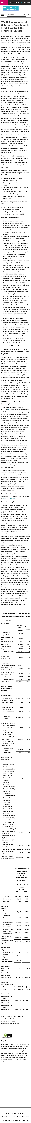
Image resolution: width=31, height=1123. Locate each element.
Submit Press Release (8, 1117)
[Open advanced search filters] (24, 14)
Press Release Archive (18, 1113)
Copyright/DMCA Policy (10, 1120)
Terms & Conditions (23, 1117)
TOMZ (9, 409)
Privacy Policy (23, 1120)
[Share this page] (29, 14)
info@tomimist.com (9, 498)
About (8, 1113)
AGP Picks (4, 2)
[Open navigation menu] (2, 14)
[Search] (20, 14)
